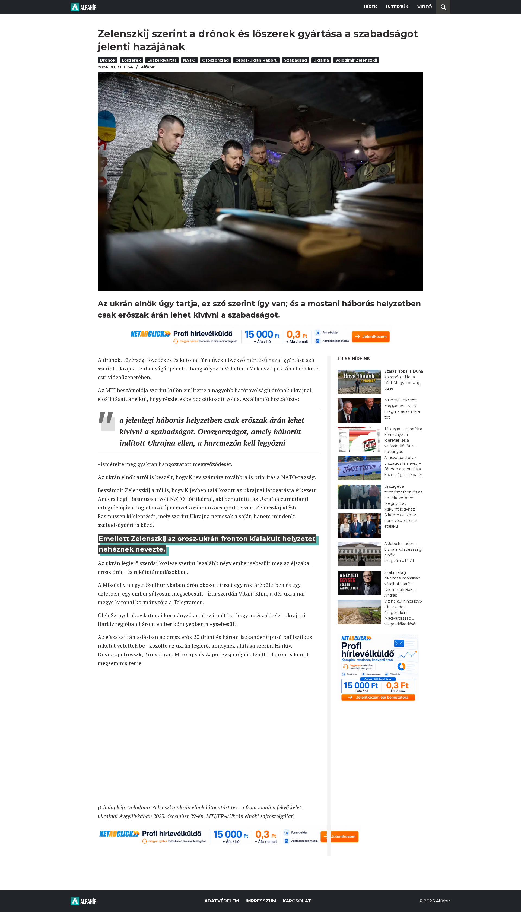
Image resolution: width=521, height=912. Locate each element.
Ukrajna (321, 60)
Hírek (370, 7)
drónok (107, 60)
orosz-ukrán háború (256, 60)
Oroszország (215, 60)
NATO (189, 60)
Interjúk (397, 7)
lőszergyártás (162, 60)
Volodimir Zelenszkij (356, 60)
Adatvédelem (221, 901)
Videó (424, 7)
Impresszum (261, 901)
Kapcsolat (297, 901)
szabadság (295, 60)
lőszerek (131, 60)
